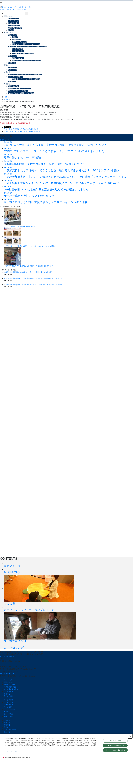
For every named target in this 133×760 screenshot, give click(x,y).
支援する (7, 72)
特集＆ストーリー (10, 720)
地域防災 (15, 37)
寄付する (7, 84)
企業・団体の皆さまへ (15, 77)
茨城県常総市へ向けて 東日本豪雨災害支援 (15, 123)
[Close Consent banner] (130, 736)
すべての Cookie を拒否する (115, 745)
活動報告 (7, 712)
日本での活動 (12, 67)
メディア (7, 722)
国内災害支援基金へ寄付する (18, 91)
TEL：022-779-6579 (7, 656)
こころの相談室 (17, 49)
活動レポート (8, 65)
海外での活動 (12, 70)
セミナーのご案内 (18, 51)
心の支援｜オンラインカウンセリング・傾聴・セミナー (27, 46)
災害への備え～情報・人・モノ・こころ (26, 44)
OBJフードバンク (18, 58)
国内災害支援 (12, 35)
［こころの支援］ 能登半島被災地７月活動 (19, 226)
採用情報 (11, 30)
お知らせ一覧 (4, 140)
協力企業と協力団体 (15, 28)
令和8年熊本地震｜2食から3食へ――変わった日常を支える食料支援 (28, 272)
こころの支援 (8, 702)
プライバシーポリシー (11, 751)
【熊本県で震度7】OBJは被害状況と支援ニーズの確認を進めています (28, 266)
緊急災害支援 (16, 39)
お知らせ (7, 694)
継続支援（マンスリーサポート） (19, 88)
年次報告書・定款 (14, 25)
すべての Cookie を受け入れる (115, 750)
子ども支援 (12, 63)
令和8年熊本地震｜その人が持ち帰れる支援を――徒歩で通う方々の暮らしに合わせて (34, 284)
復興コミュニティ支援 (19, 42)
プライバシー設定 (115, 741)
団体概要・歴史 (13, 23)
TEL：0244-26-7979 (7, 673)
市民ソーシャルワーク (11, 709)
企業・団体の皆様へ (11, 729)
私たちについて (13, 18)
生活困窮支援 (12, 56)
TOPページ (8, 680)
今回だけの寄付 (13, 86)
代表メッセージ (13, 21)
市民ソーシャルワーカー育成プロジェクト (26, 60)
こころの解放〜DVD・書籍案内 (23, 53)
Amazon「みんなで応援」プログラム (21, 93)
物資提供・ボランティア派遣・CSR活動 (26, 79)
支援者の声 (12, 81)
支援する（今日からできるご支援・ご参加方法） (25, 74)
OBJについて (8, 16)
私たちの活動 (8, 32)
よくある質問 (8, 691)
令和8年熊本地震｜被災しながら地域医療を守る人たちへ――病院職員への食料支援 (33, 278)
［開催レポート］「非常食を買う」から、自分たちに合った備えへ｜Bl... (29, 246)
